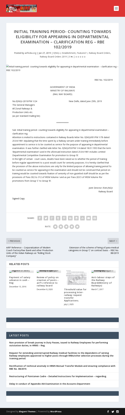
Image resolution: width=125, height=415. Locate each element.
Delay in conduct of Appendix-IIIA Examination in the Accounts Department (49, 383)
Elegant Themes (27, 411)
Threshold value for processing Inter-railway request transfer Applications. (75, 295)
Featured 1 (82, 52)
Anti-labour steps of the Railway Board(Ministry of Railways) (103, 281)
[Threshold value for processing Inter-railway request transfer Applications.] (76, 278)
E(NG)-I (57, 52)
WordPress (55, 411)
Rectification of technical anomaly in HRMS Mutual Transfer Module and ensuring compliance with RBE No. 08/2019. (62, 367)
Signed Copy (18, 198)
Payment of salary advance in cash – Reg (19, 280)
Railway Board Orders (99, 52)
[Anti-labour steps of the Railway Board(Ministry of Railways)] (103, 272)
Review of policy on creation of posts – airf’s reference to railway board (48, 281)
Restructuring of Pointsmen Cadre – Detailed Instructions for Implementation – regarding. (58, 376)
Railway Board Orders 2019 (53, 56)
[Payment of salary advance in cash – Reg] (21, 272)
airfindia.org (30, 52)
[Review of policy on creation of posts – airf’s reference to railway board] (49, 272)
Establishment (69, 52)
